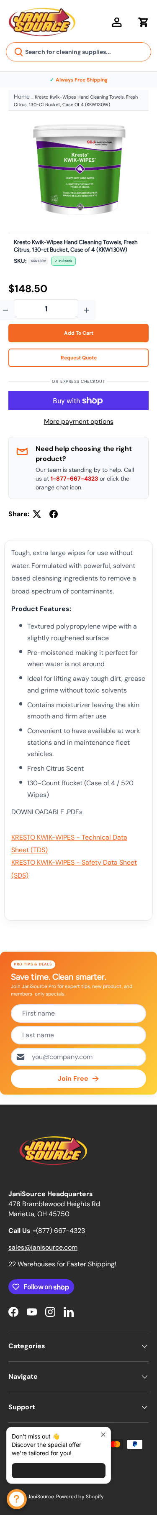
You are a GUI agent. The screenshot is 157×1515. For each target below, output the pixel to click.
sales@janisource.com (42, 1247)
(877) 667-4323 (60, 1230)
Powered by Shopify (80, 1496)
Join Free (73, 1078)
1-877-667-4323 (74, 478)
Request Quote (79, 357)
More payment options (78, 421)
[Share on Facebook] (53, 514)
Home (22, 96)
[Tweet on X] (36, 514)
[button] (143, 22)
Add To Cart (78, 333)
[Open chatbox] (17, 1499)
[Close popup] (103, 1434)
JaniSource (41, 1496)
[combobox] (78, 52)
